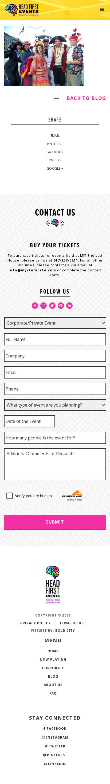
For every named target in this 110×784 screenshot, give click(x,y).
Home (53, 651)
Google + (55, 168)
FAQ (53, 693)
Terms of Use (72, 623)
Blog (53, 676)
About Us (53, 684)
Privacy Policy (35, 623)
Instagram (56, 737)
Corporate (53, 668)
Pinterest (55, 144)
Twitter (54, 160)
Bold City (65, 630)
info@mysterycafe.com (32, 270)
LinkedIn (56, 764)
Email (55, 135)
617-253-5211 (65, 260)
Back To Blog (84, 98)
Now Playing (53, 659)
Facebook (55, 152)
